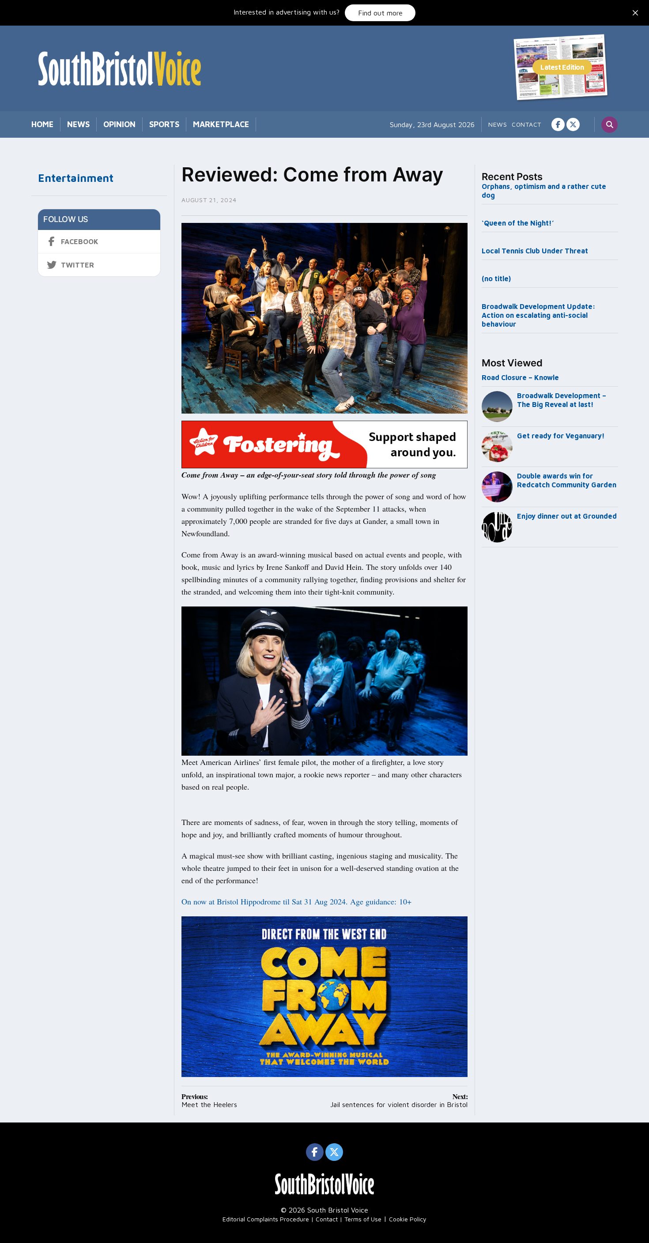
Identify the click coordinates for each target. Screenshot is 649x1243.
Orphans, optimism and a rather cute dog (544, 190)
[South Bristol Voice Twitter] (573, 124)
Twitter (77, 265)
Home (42, 124)
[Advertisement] (550, 697)
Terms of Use (362, 1219)
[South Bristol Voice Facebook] (558, 124)
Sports (164, 124)
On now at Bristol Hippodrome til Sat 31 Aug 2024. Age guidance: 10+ (296, 901)
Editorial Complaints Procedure (266, 1219)
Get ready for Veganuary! (561, 436)
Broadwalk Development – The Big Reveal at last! (561, 400)
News (78, 124)
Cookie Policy (407, 1219)
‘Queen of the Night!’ (518, 223)
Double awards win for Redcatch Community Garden (566, 480)
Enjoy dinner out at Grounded (567, 516)
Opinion (119, 124)
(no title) (496, 278)
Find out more (380, 13)
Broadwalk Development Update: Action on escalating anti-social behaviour (539, 315)
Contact (526, 124)
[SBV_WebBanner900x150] (324, 444)
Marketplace (221, 124)
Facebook (79, 241)
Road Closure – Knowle (520, 377)
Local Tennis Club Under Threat (536, 251)
